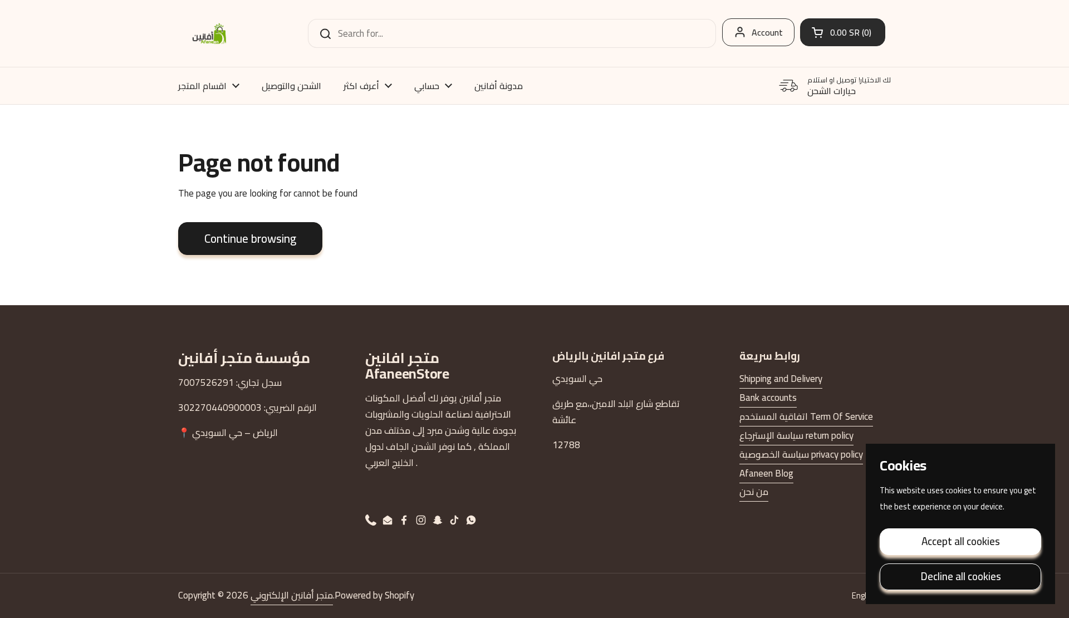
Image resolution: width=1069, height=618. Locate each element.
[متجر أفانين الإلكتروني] (209, 33)
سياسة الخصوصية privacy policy (801, 454)
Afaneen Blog (766, 473)
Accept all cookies (960, 541)
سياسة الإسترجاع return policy (796, 435)
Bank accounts (768, 397)
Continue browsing (250, 238)
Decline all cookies (960, 576)
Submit (321, 33)
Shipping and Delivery (780, 379)
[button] (842, 32)
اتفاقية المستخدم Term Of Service (806, 416)
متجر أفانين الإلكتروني (292, 595)
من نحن (753, 492)
